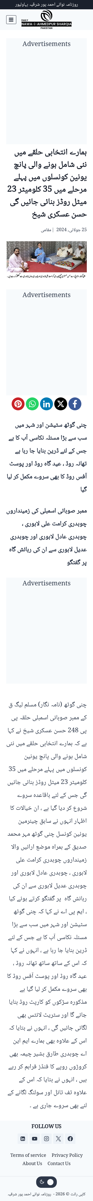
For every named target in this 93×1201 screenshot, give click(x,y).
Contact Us (59, 1164)
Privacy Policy (67, 1156)
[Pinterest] (18, 403)
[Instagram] (46, 1139)
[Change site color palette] (46, 1182)
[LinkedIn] (46, 403)
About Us (32, 1164)
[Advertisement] (46, 97)
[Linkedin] (23, 1139)
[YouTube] (34, 1139)
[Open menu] (11, 19)
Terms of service (28, 1156)
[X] (60, 403)
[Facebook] (74, 403)
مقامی (46, 230)
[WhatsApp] (32, 403)
